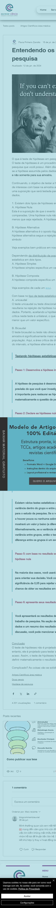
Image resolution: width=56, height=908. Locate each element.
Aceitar (27, 896)
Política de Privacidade (29, 888)
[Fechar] (51, 882)
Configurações (27, 902)
